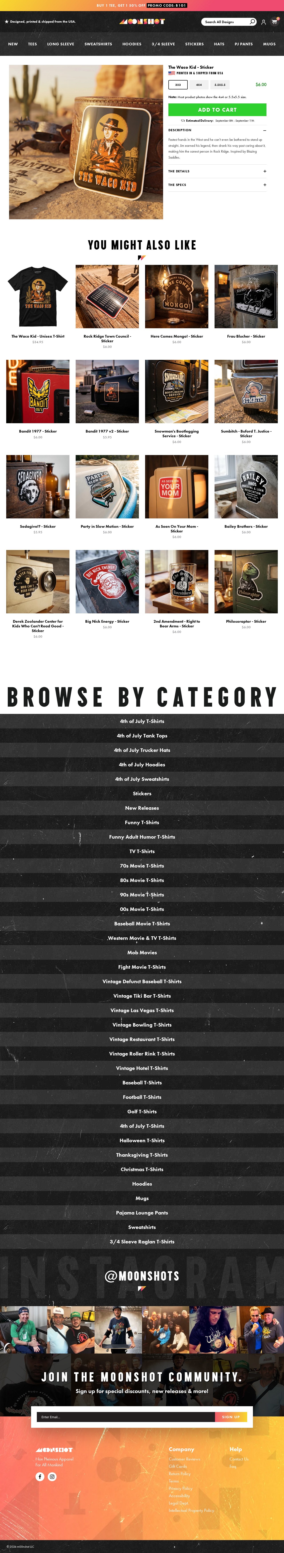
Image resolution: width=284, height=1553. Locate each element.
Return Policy (180, 1473)
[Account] (263, 25)
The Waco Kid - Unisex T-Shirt (38, 339)
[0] (274, 21)
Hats (219, 43)
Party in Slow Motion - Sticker (107, 529)
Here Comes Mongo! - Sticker (177, 339)
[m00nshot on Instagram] (23, 1330)
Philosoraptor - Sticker (246, 624)
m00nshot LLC (25, 1547)
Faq (233, 1466)
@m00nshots (142, 1276)
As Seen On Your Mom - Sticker (177, 531)
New (13, 43)
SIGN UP (231, 1416)
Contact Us (239, 1459)
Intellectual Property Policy (191, 1510)
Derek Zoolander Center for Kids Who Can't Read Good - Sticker (38, 629)
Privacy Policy (180, 1488)
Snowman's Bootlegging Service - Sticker (177, 436)
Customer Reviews (184, 1459)
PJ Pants (244, 43)
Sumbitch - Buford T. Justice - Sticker (246, 436)
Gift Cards (178, 1466)
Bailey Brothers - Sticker (246, 529)
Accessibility (179, 1496)
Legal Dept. (179, 1503)
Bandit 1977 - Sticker (38, 434)
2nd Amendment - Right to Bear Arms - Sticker (177, 626)
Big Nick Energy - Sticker (107, 624)
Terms (174, 1481)
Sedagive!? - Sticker (38, 529)
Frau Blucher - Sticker (246, 339)
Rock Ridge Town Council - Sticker (107, 341)
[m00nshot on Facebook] (40, 1476)
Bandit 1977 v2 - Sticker (107, 434)
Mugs (269, 43)
